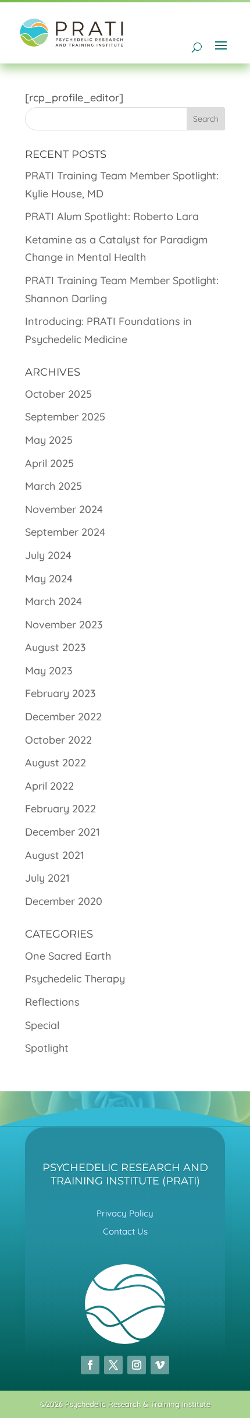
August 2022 (55, 762)
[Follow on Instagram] (136, 1365)
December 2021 (62, 832)
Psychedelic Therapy (75, 978)
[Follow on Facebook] (90, 1365)
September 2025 (65, 416)
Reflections (52, 1002)
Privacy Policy (125, 1213)
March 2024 (53, 601)
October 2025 (58, 394)
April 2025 (49, 463)
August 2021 (54, 855)
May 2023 (49, 670)
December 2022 (63, 716)
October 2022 (58, 740)
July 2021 (47, 878)
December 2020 (63, 901)
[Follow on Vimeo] (160, 1365)
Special (42, 1025)
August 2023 (55, 647)
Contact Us (125, 1231)
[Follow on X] (113, 1365)
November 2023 (64, 624)
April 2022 (49, 786)
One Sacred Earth (68, 956)
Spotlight (47, 1048)
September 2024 (65, 532)
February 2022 (60, 808)
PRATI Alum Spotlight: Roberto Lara (112, 216)
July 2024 (48, 555)
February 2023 (60, 693)
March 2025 (53, 486)
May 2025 (49, 440)
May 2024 (49, 578)
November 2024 (64, 509)
